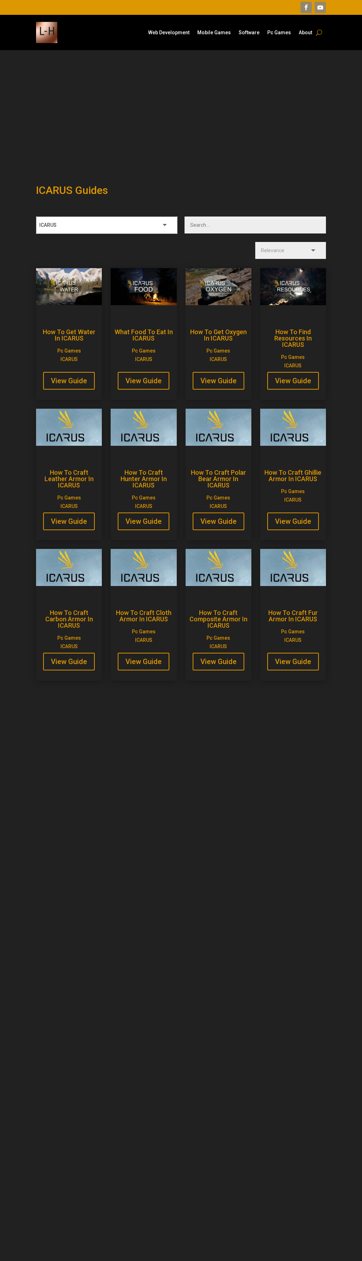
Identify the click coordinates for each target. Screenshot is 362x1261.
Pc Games (279, 32)
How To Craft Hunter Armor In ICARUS (144, 479)
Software (249, 32)
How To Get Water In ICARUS (69, 335)
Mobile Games (214, 32)
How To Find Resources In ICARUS (293, 338)
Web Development (168, 32)
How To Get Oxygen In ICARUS (218, 335)
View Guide (69, 381)
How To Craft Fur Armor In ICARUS (293, 616)
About (305, 32)
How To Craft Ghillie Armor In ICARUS (292, 476)
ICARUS (69, 359)
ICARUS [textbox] (48, 225)
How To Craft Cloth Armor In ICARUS (143, 616)
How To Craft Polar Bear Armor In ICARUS (218, 479)
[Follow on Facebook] (306, 7)
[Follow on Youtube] (320, 7)
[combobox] (106, 225)
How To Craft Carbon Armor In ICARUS (69, 619)
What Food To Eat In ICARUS (144, 335)
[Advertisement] (181, 106)
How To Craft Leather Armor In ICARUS (69, 479)
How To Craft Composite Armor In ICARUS (218, 619)
